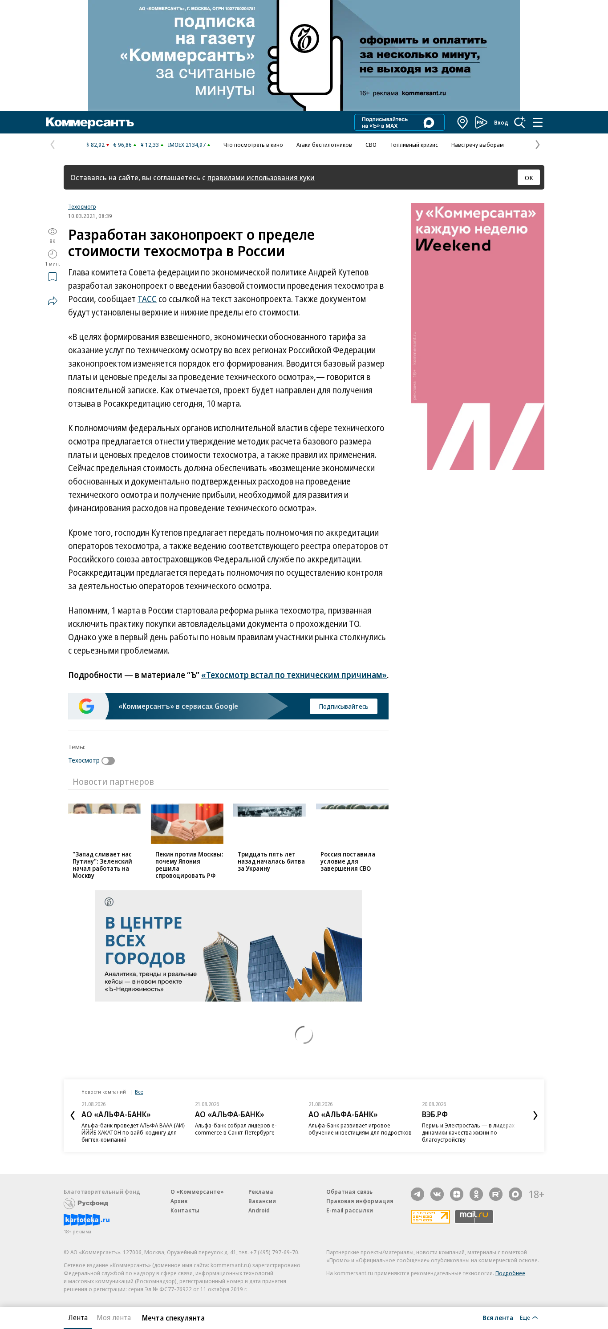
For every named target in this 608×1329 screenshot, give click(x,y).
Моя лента (114, 1317)
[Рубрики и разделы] (537, 122)
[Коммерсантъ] (90, 122)
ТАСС (147, 299)
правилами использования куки (261, 177)
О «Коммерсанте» (197, 1192)
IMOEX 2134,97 (187, 145)
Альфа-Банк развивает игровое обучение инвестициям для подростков (360, 1128)
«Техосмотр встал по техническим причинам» (294, 675)
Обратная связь (349, 1192)
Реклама (260, 1192)
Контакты (184, 1210)
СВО (371, 145)
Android (259, 1210)
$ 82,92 (95, 145)
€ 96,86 (122, 145)
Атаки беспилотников (324, 145)
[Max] (515, 1194)
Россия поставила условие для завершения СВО (347, 861)
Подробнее (510, 1273)
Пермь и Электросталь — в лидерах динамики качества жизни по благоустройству (468, 1132)
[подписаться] (110, 761)
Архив (178, 1201)
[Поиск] (520, 122)
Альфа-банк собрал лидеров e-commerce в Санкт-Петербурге (236, 1128)
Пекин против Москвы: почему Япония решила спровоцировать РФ (189, 865)
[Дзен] (456, 1194)
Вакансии (262, 1201)
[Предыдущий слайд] (72, 1115)
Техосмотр (82, 206)
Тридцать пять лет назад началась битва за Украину (271, 861)
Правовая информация (359, 1201)
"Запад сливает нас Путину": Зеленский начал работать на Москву (102, 865)
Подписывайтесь (344, 706)
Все (139, 1091)
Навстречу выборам (477, 145)
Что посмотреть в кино (253, 145)
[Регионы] (463, 122)
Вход (501, 122)
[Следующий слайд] (535, 1115)
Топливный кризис (414, 145)
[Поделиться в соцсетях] (52, 300)
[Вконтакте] (437, 1194)
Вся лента (497, 1317)
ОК (529, 177)
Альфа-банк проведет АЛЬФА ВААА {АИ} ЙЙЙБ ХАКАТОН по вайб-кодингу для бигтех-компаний (133, 1132)
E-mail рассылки (349, 1210)
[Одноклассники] (476, 1194)
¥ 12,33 (150, 145)
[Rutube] (496, 1194)
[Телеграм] (417, 1194)
